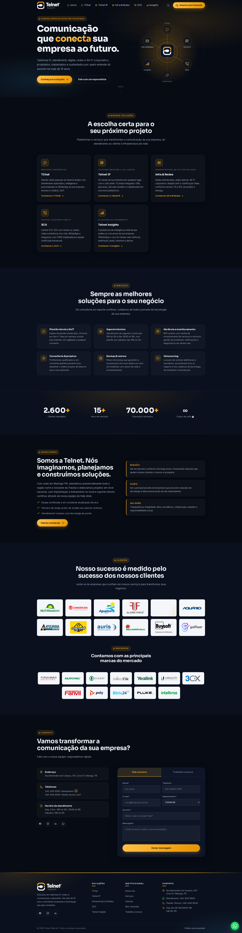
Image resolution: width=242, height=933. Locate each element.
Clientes (129, 901)
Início (73, 5)
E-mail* (126, 796)
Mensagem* (128, 823)
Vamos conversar (50, 523)
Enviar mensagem (161, 848)
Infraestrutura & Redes (103, 901)
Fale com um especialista (92, 79)
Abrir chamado (132, 906)
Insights (153, 5)
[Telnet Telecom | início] (48, 5)
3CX (139, 5)
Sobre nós (130, 891)
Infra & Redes (122, 5)
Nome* (126, 783)
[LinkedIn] (55, 824)
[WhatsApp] (63, 824)
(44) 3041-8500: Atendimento (59, 791)
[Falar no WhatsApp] (235, 926)
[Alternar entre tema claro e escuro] (168, 5)
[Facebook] (40, 824)
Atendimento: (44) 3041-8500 (180, 898)
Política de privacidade (195, 928)
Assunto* (127, 810)
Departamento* (169, 796)
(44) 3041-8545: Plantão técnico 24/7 (63, 794)
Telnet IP (103, 5)
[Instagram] (48, 824)
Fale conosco (139, 772)
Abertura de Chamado (190, 5)
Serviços (129, 896)
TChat (87, 5)
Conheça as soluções (53, 79)
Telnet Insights (99, 912)
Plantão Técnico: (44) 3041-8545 (182, 903)
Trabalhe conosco (183, 772)
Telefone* (167, 783)
